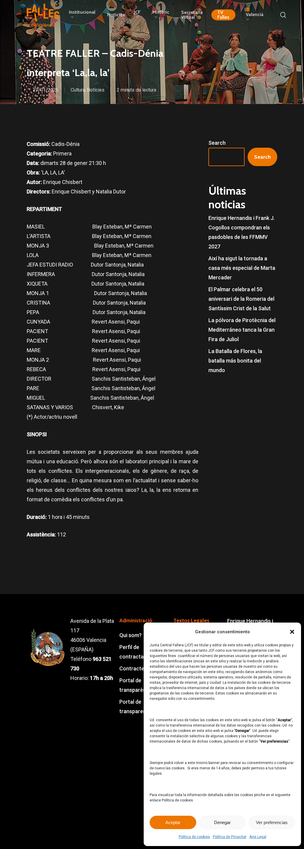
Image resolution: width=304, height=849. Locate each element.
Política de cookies (194, 837)
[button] (292, 632)
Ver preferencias (272, 822)
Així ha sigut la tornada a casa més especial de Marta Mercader (241, 268)
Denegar (222, 822)
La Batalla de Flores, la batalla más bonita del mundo (235, 360)
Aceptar (172, 822)
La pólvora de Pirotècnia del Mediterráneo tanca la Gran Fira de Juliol (242, 329)
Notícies (95, 90)
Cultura (78, 90)
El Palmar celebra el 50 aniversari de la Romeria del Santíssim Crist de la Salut (241, 298)
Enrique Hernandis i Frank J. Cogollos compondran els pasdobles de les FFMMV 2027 (241, 232)
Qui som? (130, 635)
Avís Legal (257, 837)
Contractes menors (143, 668)
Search (217, 143)
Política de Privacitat (229, 837)
